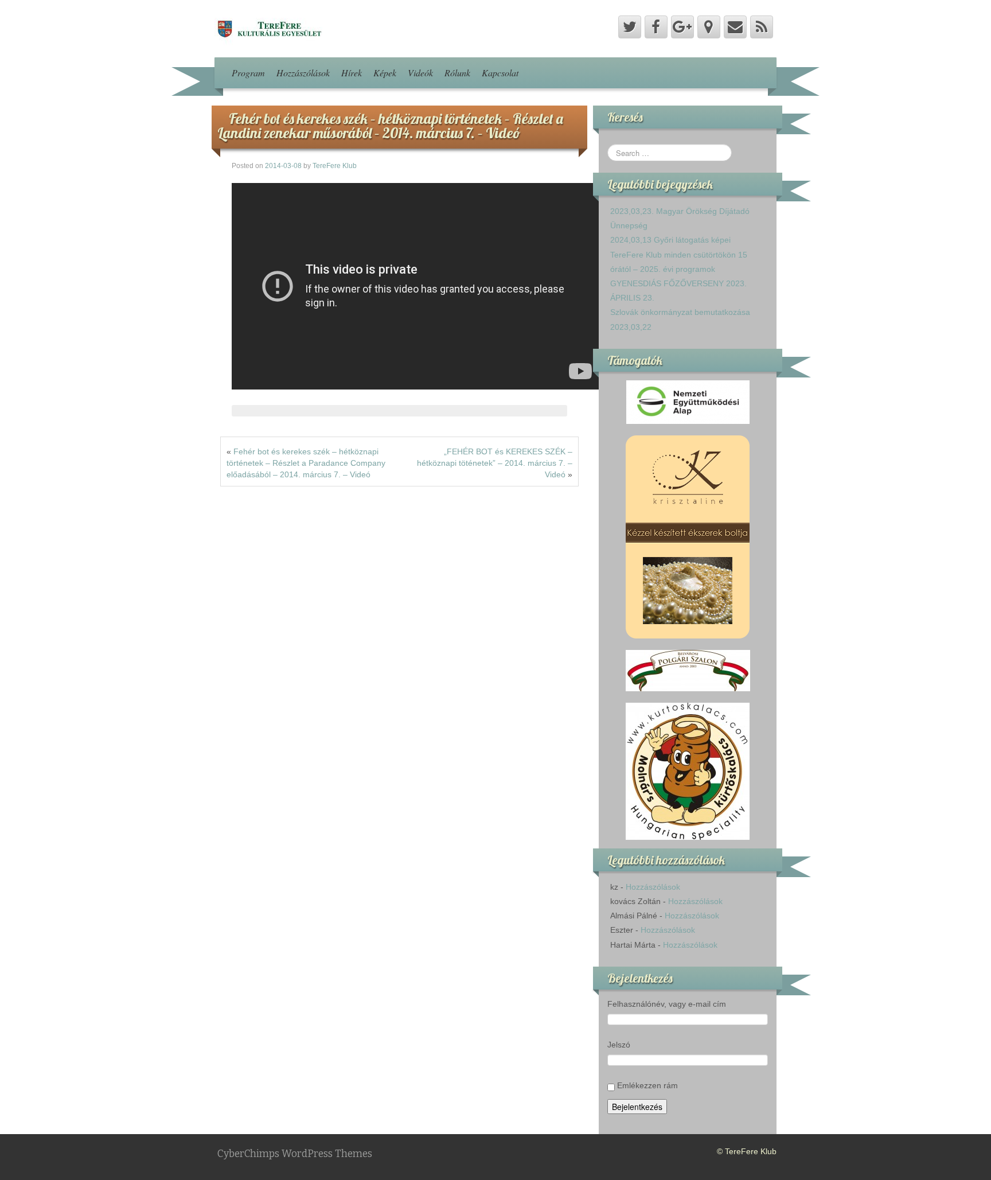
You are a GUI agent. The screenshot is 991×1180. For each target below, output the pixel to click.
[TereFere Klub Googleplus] (682, 26)
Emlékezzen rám (647, 1085)
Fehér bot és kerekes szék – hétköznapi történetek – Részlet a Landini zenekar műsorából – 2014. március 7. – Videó (390, 126)
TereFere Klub (335, 166)
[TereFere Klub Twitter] (629, 26)
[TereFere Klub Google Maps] (708, 26)
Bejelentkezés (637, 1106)
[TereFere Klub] (268, 28)
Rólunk (457, 73)
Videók (420, 73)
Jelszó (618, 1044)
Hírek (351, 73)
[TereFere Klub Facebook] (656, 26)
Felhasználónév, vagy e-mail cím (666, 1003)
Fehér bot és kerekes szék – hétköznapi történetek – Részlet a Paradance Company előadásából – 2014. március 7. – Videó (306, 463)
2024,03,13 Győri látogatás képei (670, 239)
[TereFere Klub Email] (735, 26)
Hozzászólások (303, 73)
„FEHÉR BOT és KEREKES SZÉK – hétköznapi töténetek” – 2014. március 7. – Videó (494, 463)
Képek (384, 73)
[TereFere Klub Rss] (761, 26)
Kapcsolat (500, 73)
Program (248, 73)
